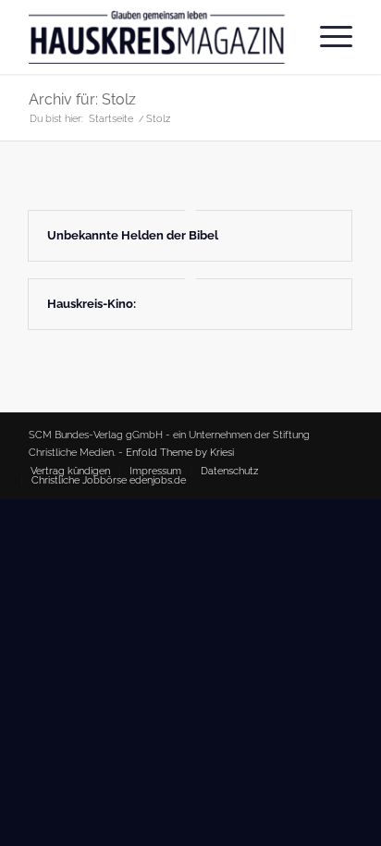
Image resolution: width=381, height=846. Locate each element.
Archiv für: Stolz (82, 99)
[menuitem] (326, 37)
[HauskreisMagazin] (158, 37)
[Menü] (326, 37)
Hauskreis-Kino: (91, 304)
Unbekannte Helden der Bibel (132, 235)
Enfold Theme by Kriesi (180, 453)
